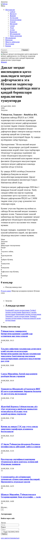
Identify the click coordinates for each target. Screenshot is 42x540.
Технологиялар (15, 20)
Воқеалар (13, 32)
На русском (9, 44)
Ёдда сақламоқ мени (11, 532)
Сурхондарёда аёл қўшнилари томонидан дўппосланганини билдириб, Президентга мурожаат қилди (20, 479)
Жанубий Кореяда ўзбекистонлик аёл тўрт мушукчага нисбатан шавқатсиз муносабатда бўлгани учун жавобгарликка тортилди (19, 410)
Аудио (12, 30)
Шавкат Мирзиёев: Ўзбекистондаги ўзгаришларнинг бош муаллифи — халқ (21, 495)
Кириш (8, 46)
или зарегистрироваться (10, 538)
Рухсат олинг (6, 291)
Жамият (13, 16)
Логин (3, 523)
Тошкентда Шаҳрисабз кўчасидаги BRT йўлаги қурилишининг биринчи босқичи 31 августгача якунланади (21, 391)
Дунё (12, 28)
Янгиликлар (10, 10)
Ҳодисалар (14, 18)
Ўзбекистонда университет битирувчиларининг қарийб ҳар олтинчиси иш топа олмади (17, 333)
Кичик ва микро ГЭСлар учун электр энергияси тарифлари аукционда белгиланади (19, 429)
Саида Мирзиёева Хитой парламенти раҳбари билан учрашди (19, 375)
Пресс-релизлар (16, 36)
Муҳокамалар (15, 34)
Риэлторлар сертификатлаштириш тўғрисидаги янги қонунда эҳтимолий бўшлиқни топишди (19, 461)
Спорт (12, 26)
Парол (3, 527)
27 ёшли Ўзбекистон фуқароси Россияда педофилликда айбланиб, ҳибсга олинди (20, 445)
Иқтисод (13, 14)
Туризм (12, 22)
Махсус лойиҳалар (12, 42)
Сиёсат (12, 12)
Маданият (13, 24)
